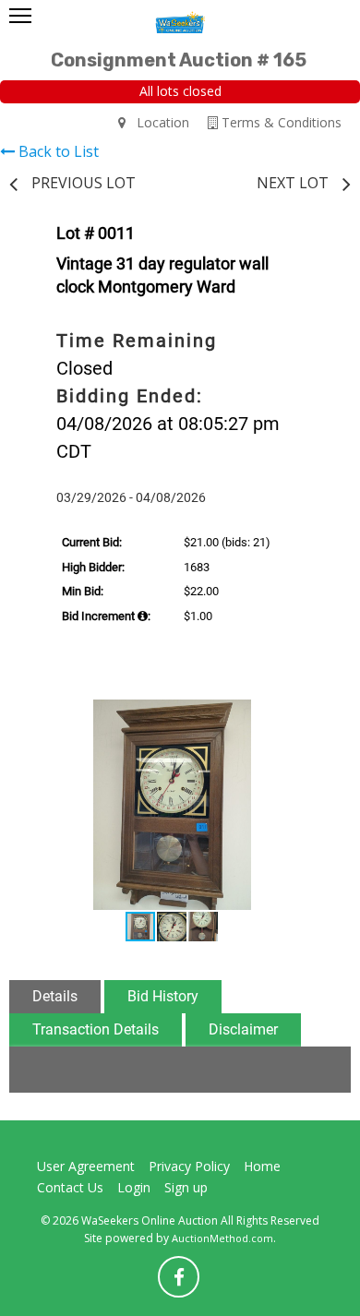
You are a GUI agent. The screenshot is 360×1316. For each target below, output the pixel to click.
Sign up (186, 1187)
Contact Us (70, 1187)
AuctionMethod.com (222, 1238)
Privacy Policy (189, 1166)
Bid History (162, 996)
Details (55, 996)
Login (133, 1187)
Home (262, 1166)
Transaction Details (95, 1029)
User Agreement (86, 1166)
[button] (313, 716)
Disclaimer (243, 1029)
